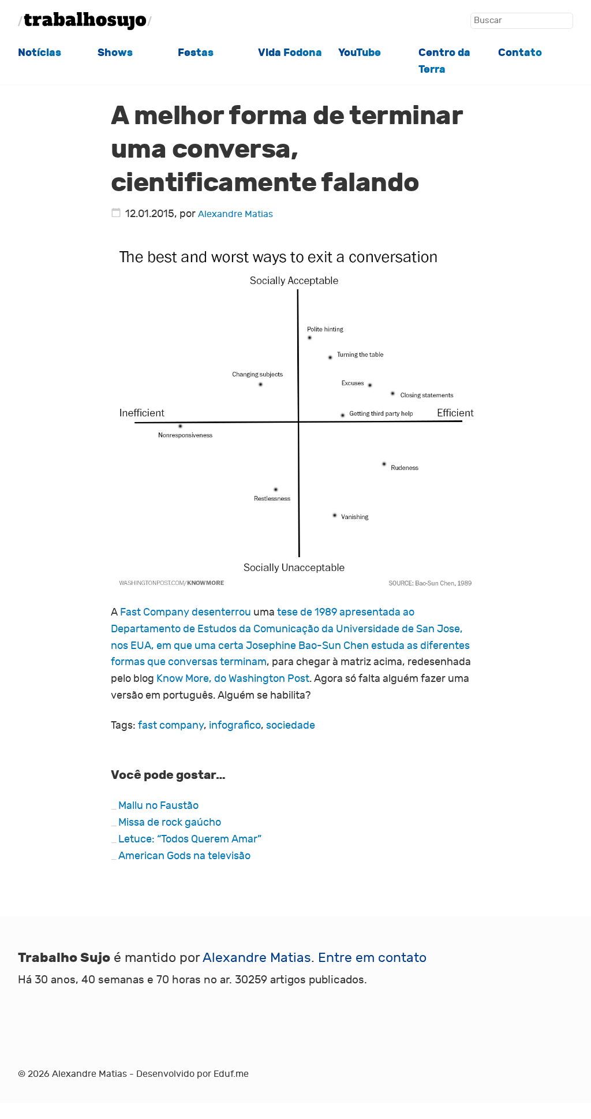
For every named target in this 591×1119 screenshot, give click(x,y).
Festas (196, 52)
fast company (171, 725)
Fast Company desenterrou (185, 612)
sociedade (290, 725)
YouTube (359, 52)
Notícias (39, 52)
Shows (115, 52)
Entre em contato (372, 957)
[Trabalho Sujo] (85, 21)
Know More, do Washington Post (232, 679)
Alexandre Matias (235, 214)
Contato (520, 52)
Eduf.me (231, 1074)
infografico (235, 725)
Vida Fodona (290, 52)
